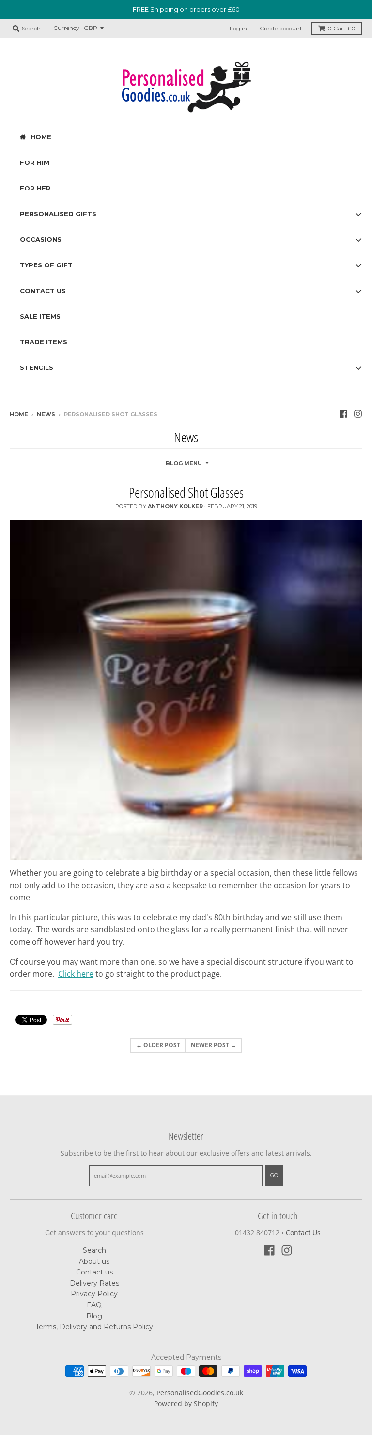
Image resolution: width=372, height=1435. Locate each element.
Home (19, 414)
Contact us (94, 1272)
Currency (66, 27)
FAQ (94, 1305)
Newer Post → (213, 1045)
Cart (341, 28)
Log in (238, 28)
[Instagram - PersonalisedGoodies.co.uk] (358, 414)
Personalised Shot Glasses (186, 492)
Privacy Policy (94, 1293)
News (46, 414)
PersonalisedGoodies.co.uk (199, 1392)
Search (94, 1250)
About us (94, 1261)
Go (274, 1175)
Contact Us (303, 1232)
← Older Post (158, 1045)
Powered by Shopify (186, 1403)
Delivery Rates (94, 1283)
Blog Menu (184, 463)
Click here (75, 973)
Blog (94, 1316)
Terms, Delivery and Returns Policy (94, 1326)
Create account (281, 28)
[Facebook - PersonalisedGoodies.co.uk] (343, 414)
